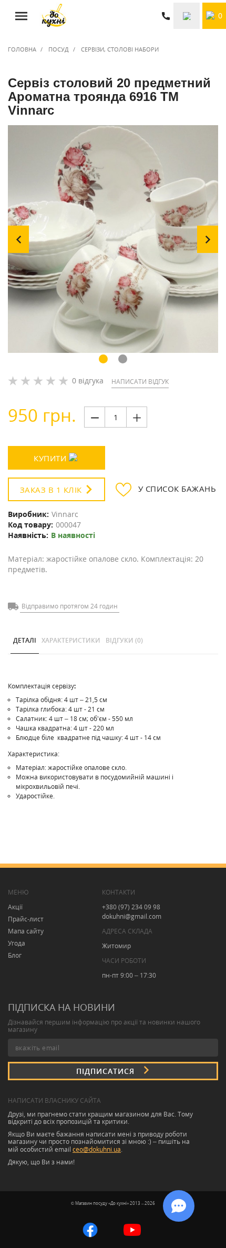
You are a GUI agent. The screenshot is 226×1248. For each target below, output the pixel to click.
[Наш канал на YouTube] (132, 1229)
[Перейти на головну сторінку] (53, 16)
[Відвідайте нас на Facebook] (90, 1229)
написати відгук (140, 381)
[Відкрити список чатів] (178, 1206)
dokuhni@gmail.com (131, 916)
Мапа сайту (26, 931)
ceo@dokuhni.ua (97, 1149)
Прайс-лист (26, 919)
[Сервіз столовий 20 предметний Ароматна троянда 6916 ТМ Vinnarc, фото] (113, 239)
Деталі (24, 640)
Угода (16, 943)
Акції (15, 907)
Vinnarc (65, 514)
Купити (50, 458)
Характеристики (71, 640)
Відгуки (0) (124, 640)
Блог (15, 955)
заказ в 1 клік (51, 489)
